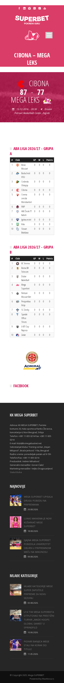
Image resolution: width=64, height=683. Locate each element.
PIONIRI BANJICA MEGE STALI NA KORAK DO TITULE (36, 645)
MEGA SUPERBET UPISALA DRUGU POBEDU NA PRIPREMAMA (38, 500)
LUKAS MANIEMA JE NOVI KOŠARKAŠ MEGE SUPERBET (38, 522)
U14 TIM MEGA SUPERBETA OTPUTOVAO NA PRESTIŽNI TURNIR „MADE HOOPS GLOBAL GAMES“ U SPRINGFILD (39, 619)
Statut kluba (16, 472)
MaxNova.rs (48, 678)
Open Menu (49, 35)
